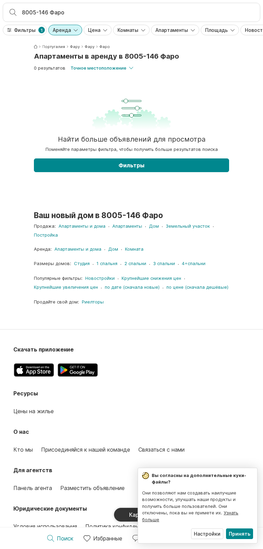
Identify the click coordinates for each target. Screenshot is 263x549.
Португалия (53, 46)
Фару (75, 46)
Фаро (104, 46)
